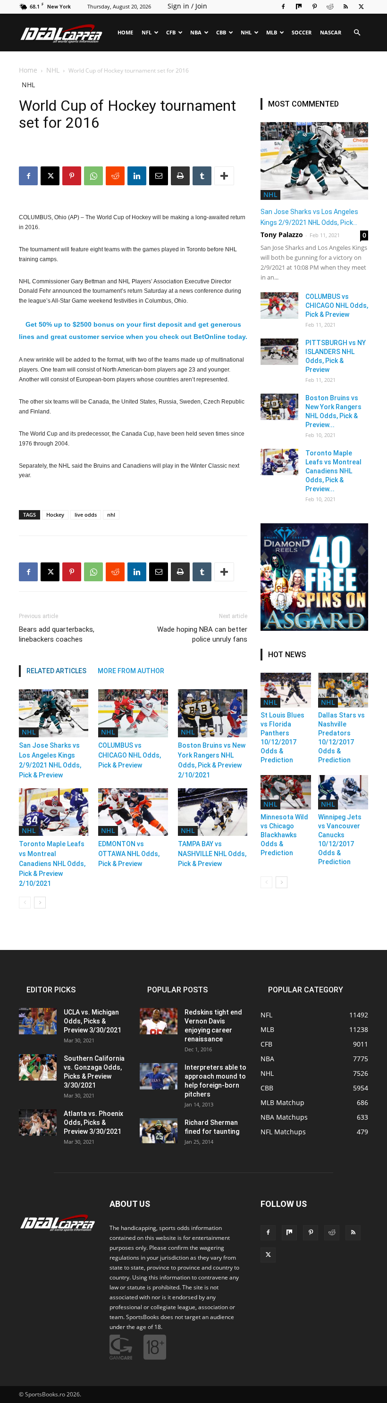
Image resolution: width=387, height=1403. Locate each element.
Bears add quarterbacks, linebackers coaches (56, 634)
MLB (271, 32)
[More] (224, 571)
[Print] (180, 571)
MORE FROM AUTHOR (131, 671)
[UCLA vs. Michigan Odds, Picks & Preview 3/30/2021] (38, 1021)
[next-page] (40, 902)
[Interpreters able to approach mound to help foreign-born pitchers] (158, 1076)
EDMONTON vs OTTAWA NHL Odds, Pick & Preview (129, 853)
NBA (196, 32)
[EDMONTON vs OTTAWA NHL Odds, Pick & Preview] (133, 812)
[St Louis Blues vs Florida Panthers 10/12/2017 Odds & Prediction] (286, 690)
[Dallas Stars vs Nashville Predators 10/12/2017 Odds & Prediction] (343, 690)
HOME (125, 32)
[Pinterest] (314, 6)
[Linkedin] (136, 571)
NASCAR (330, 32)
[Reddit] (330, 6)
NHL (246, 32)
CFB (171, 32)
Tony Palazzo (282, 234)
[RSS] (345, 6)
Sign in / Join (187, 5)
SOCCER (301, 32)
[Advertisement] (193, 129)
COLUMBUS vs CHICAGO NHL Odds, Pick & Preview (129, 755)
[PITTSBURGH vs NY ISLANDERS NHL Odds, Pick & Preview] (279, 351)
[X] (361, 6)
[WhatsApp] (93, 571)
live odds (86, 514)
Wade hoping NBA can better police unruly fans (202, 634)
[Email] (158, 571)
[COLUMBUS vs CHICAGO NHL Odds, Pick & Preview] (133, 713)
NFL (146, 32)
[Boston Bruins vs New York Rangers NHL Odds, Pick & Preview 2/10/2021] (212, 713)
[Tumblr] (202, 571)
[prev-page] (25, 902)
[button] (356, 32)
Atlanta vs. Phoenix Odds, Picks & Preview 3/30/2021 (93, 1122)
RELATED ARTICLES (56, 671)
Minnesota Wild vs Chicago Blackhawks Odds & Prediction (284, 835)
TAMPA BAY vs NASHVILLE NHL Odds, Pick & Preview (212, 853)
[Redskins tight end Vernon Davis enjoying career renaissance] (158, 1021)
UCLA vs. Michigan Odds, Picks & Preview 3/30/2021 (92, 1021)
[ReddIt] (115, 571)
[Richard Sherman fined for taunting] (158, 1130)
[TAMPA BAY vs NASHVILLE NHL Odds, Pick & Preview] (212, 812)
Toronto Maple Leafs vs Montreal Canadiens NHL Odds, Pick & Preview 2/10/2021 (52, 863)
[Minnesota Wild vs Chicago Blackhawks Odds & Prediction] (286, 792)
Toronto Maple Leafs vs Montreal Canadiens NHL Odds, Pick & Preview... (333, 471)
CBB (221, 32)
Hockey (55, 514)
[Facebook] (283, 6)
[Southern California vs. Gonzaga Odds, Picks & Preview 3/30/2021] (38, 1067)
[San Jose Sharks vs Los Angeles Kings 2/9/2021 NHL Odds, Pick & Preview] (53, 713)
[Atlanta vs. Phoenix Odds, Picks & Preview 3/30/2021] (38, 1122)
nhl (111, 514)
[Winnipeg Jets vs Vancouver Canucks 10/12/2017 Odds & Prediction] (343, 792)
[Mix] (299, 6)
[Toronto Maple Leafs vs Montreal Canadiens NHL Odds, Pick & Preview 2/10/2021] (53, 812)
